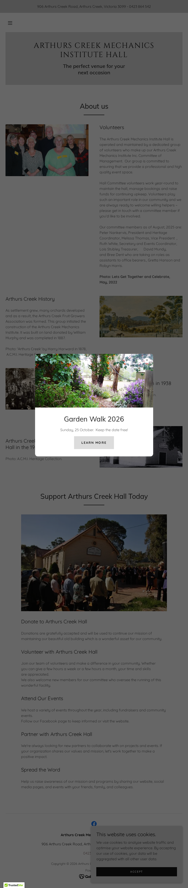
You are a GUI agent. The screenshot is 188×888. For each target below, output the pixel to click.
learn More (93, 443)
